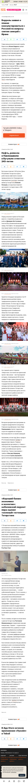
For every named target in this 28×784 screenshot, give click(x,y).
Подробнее (13, 772)
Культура (4, 483)
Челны (3, 4)
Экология (4, 712)
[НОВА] (13, 10)
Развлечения (11, 483)
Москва (12, 4)
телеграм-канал (7, 293)
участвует (14, 180)
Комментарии (14, 144)
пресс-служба (7, 213)
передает (10, 755)
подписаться (14, 135)
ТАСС (3, 79)
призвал (14, 700)
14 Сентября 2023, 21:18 (8, 16)
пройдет (18, 440)
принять (22, 775)
